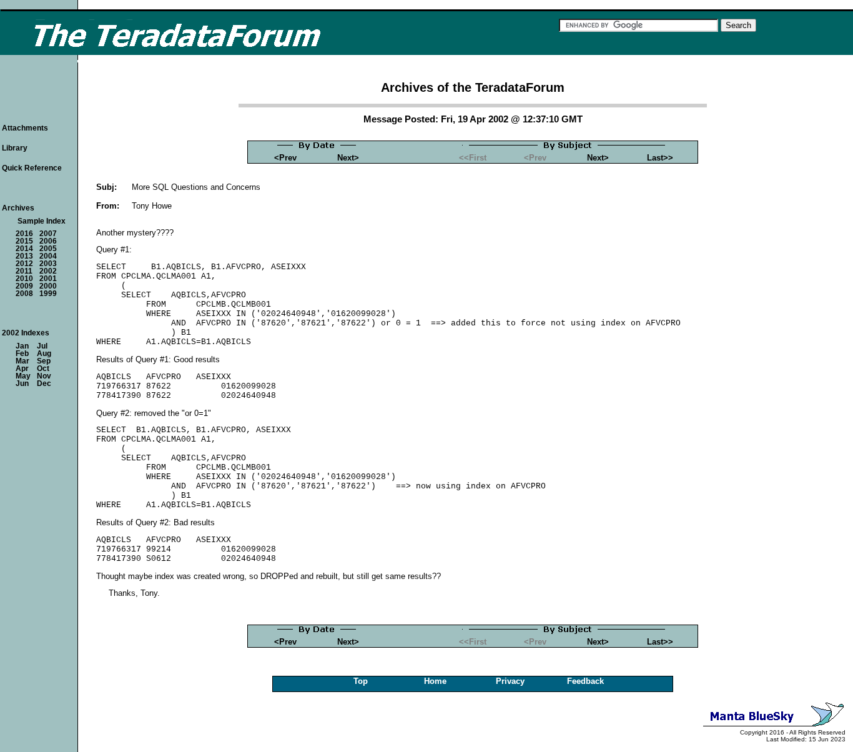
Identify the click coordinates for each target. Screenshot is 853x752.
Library (14, 148)
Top (360, 681)
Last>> (660, 157)
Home (435, 681)
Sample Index (41, 221)
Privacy (510, 681)
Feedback (585, 681)
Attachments (25, 128)
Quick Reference (32, 168)
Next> (348, 157)
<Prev (285, 157)
